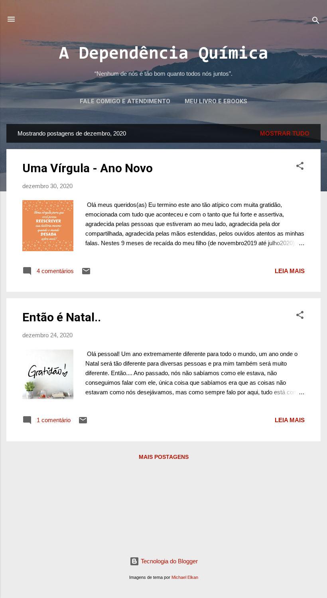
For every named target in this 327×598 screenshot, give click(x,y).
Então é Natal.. (61, 317)
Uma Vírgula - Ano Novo (87, 168)
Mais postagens (164, 457)
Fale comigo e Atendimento (125, 101)
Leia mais (290, 271)
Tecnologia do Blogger (168, 561)
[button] (300, 167)
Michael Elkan (184, 577)
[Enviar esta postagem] (86, 273)
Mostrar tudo (284, 133)
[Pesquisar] (316, 22)
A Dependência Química (163, 54)
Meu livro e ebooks (216, 101)
